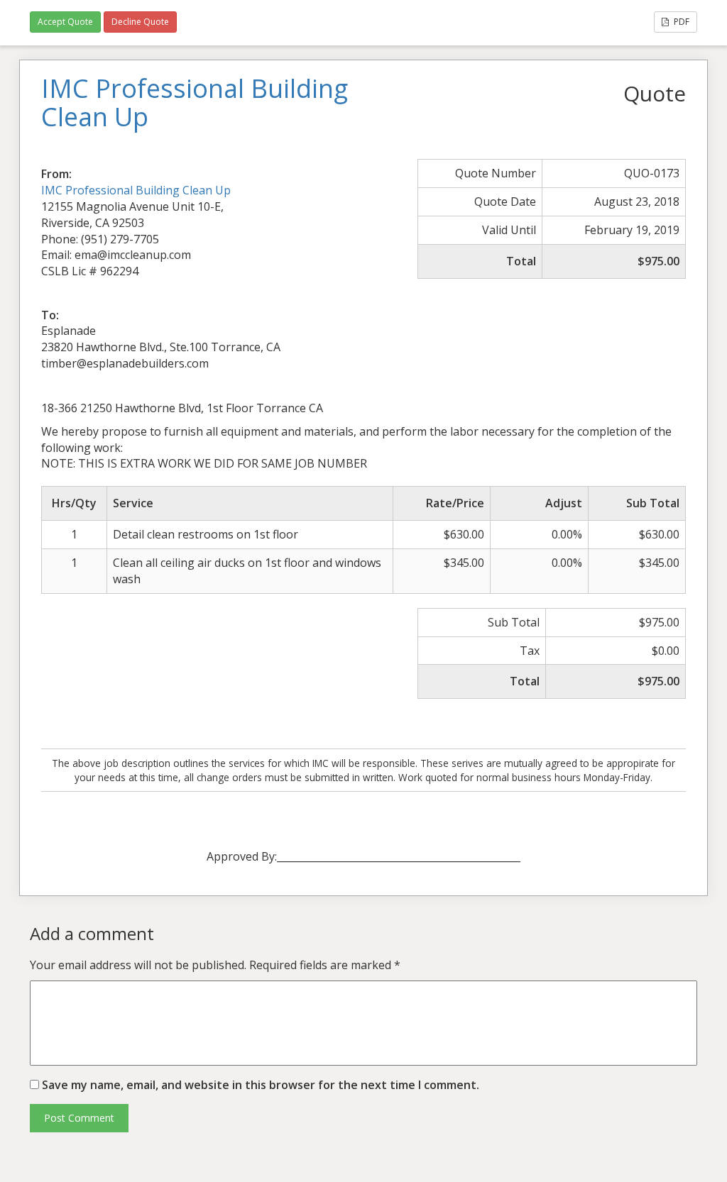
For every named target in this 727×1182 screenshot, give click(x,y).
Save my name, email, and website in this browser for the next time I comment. (260, 1085)
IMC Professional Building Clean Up (136, 190)
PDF (680, 22)
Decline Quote (140, 22)
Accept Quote (65, 22)
